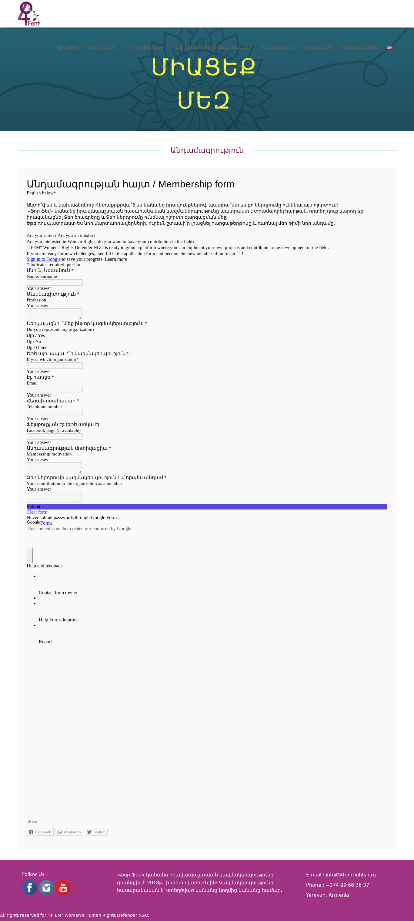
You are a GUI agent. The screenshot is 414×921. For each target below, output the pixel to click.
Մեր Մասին (102, 47)
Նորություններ (144, 47)
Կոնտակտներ (359, 47)
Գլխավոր (66, 47)
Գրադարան (317, 47)
